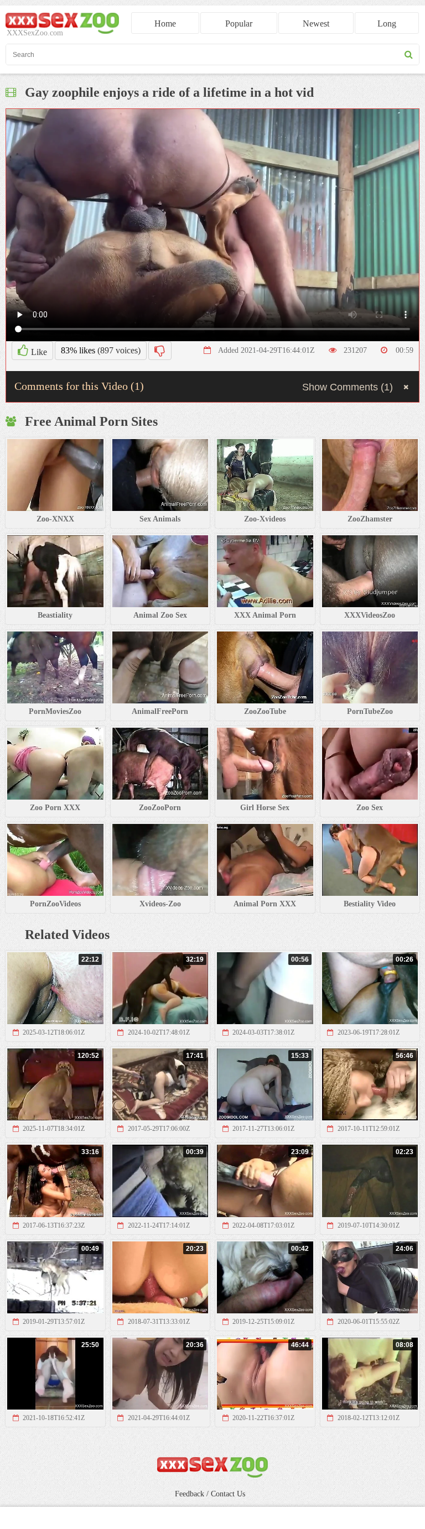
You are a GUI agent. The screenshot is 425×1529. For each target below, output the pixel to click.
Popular (238, 23)
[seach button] (408, 54)
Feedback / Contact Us (210, 1494)
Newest (316, 23)
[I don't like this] (160, 350)
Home (165, 23)
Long (386, 23)
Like (38, 352)
